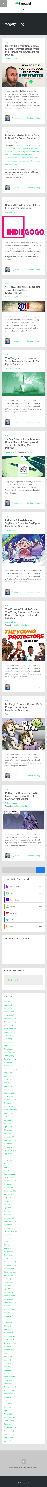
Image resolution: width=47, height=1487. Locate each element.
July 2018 (7, 1319)
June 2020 (8, 1242)
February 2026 (9, 1012)
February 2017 (9, 1377)
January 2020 (9, 1258)
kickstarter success (12, 158)
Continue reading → (34, 118)
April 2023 (8, 1127)
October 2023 (9, 1106)
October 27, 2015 (11, 803)
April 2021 (7, 1208)
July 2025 (7, 1035)
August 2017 (8, 1356)
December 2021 (10, 1181)
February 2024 (9, 1093)
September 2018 (10, 1312)
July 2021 (7, 1198)
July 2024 (7, 1076)
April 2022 (8, 1167)
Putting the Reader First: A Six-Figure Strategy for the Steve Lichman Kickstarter (22, 796)
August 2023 (8, 1113)
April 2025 (8, 1045)
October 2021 (9, 1187)
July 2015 (7, 1441)
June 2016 (8, 1404)
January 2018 (9, 1339)
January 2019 (9, 1299)
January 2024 (9, 1096)
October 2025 (9, 1025)
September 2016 (10, 1394)
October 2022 (9, 1147)
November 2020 (10, 1225)
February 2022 (9, 1174)
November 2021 (10, 1184)
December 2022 (10, 1140)
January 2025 (9, 1056)
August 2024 (9, 1072)
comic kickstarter (30, 148)
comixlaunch (9, 152)
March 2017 (8, 1373)
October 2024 (9, 1066)
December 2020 (10, 1221)
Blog (7, 42)
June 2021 (8, 1201)
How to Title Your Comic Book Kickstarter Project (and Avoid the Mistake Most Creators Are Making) (22, 50)
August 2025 (8, 1032)
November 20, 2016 (12, 368)
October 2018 (9, 1309)
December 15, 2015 (12, 714)
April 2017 (7, 1370)
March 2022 (8, 1171)
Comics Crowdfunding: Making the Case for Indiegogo (22, 206)
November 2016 (10, 1387)
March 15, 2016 (10, 530)
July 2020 (7, 1238)
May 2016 (7, 1407)
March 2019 (8, 1292)
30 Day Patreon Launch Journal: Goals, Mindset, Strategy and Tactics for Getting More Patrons (23, 443)
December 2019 (10, 1262)
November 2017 (10, 1346)
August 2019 (8, 1275)
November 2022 (10, 1144)
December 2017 (10, 1343)
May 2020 (7, 1245)
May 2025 (7, 1042)
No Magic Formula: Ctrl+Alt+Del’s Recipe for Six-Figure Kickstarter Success (23, 707)
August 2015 (8, 1438)
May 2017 (7, 1367)
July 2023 (7, 1116)
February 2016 (9, 1417)
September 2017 (10, 1353)
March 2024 (8, 1089)
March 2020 (8, 1252)
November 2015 (10, 1427)
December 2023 (10, 1100)
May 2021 (7, 1204)
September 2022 (10, 1150)
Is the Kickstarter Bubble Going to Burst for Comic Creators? (22, 137)
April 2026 (8, 1005)
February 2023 (9, 1133)
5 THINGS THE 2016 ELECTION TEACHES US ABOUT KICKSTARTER (22, 289)
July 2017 (7, 1360)
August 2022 (8, 1154)
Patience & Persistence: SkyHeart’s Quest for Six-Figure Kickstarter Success (23, 523)
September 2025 (10, 1029)
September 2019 (10, 1272)
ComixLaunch (13, 980)
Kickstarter (29, 155)
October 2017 (9, 1350)
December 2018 (10, 1302)
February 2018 (9, 1336)
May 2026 (7, 1002)
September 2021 (10, 1191)
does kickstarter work (17, 155)
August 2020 (9, 1235)
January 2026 (9, 1015)
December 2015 (10, 1424)
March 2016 (8, 1414)
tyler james (13, 164)
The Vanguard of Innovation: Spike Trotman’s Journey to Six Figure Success (22, 361)
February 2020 (9, 1255)
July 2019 (7, 1279)
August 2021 (8, 1194)
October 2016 (9, 1390)
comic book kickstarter (22, 145)
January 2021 (9, 1218)
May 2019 (7, 1285)
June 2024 (8, 1079)
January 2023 (9, 1137)
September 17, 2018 (12, 142)
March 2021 (8, 1211)
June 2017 (8, 1363)
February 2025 (9, 1052)
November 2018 (10, 1306)
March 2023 (8, 1130)
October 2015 (9, 1431)
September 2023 (10, 1110)
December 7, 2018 (11, 59)
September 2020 (10, 1231)
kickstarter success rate (29, 158)
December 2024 (10, 1059)
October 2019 (9, 1269)
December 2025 (10, 1018)
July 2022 (7, 1157)
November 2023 (10, 1103)
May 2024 (7, 1083)
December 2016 (10, 1383)
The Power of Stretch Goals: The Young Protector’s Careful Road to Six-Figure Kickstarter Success (22, 613)
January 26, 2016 (11, 622)
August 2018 (8, 1316)
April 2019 (8, 1289)
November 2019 (10, 1265)
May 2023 (7, 1123)
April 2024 (8, 1086)
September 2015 (10, 1434)
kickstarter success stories (15, 161)
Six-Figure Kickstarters (22, 625)
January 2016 (9, 1421)
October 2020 (9, 1228)
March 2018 (8, 1333)
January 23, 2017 (11, 212)
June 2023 (8, 1120)
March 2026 (8, 1008)
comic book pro (18, 148)
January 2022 (9, 1177)
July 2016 (7, 1400)
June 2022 (8, 1160)
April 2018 (8, 1329)
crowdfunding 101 (21, 152)
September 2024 (10, 1069)
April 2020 (8, 1248)
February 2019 (9, 1296)
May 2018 (7, 1326)
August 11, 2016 (10, 452)
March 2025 (8, 1049)
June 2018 (8, 1323)
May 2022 (7, 1164)
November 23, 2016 (12, 297)
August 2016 (8, 1397)
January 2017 (9, 1380)
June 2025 (8, 1039)
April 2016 (8, 1411)
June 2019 (8, 1282)
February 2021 (9, 1214)
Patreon (30, 452)
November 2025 (10, 1022)
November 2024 (10, 1062)
